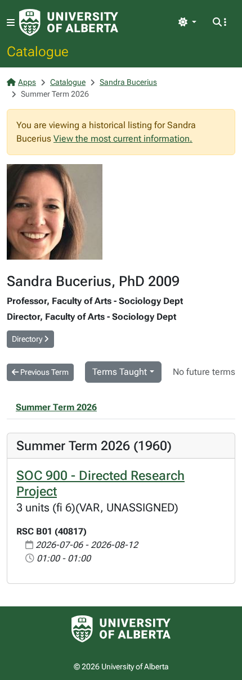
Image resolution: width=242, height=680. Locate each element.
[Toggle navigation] (11, 23)
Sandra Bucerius (128, 82)
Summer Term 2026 (56, 407)
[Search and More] (219, 22)
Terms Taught (119, 371)
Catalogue (38, 51)
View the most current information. (122, 138)
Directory (28, 338)
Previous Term (44, 372)
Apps (27, 82)
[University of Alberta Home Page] (69, 22)
